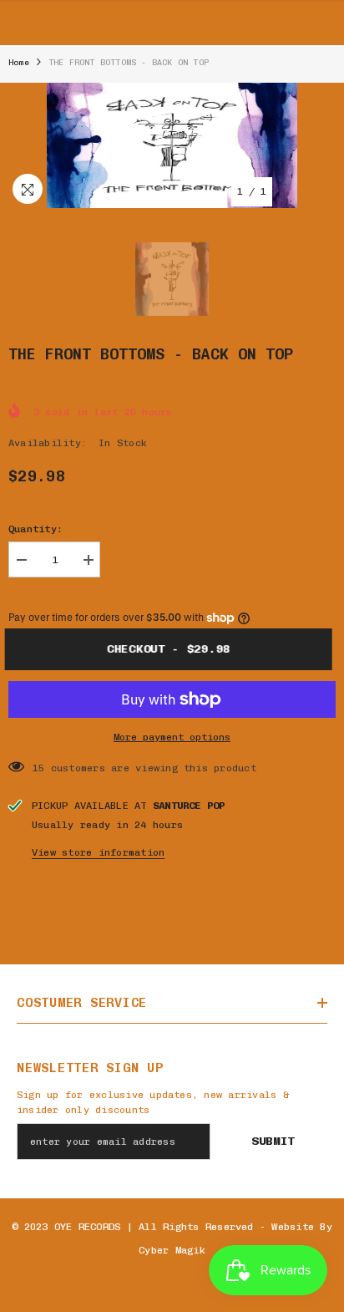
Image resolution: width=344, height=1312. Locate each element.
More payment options (172, 737)
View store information (98, 852)
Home (18, 63)
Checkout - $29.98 (175, 649)
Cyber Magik (172, 1250)
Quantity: (35, 529)
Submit (273, 1141)
